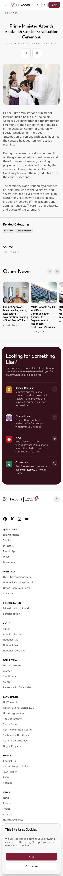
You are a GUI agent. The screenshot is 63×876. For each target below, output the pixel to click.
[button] (44, 5)
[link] (20, 4)
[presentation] (16, 304)
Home (7, 12)
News (16, 12)
